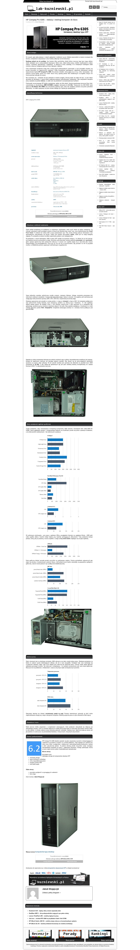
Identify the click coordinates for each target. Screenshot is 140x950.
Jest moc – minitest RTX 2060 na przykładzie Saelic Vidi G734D (47, 918)
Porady (52, 14)
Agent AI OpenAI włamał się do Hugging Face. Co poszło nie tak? (107, 24)
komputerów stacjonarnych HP (57, 868)
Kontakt (87, 14)
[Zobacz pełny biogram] (60, 893)
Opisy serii (43, 14)
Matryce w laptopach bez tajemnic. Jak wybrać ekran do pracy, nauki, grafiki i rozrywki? (107, 134)
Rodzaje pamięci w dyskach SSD (106, 138)
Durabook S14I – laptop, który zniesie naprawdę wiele (45, 911)
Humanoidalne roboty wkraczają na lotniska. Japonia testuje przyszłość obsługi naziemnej (107, 43)
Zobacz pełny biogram (50, 893)
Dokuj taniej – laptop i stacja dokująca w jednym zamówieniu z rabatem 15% (107, 76)
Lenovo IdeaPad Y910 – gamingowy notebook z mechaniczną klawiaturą (107, 170)
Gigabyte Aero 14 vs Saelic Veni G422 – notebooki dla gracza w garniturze (107, 161)
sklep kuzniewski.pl (72, 216)
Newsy (68, 14)
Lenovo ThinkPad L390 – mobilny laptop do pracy (43, 916)
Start (26, 14)
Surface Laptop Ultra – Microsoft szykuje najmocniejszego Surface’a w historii (107, 34)
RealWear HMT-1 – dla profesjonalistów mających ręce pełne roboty (49, 913)
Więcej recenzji (40, 852)
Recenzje (34, 14)
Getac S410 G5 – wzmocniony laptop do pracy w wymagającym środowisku (107, 60)
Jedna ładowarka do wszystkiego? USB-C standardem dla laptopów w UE (107, 49)
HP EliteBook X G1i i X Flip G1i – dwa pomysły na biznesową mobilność (107, 71)
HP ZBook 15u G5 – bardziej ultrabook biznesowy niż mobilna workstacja (50, 923)
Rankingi (60, 14)
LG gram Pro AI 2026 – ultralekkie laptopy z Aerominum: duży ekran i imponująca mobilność (107, 29)
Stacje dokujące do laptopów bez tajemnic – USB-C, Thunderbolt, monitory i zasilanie (107, 129)
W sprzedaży (78, 14)
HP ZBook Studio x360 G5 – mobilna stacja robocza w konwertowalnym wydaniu (53, 921)
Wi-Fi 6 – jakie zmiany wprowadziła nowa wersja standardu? (107, 142)
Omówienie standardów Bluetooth (107, 145)
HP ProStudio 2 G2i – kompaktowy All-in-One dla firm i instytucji (107, 65)
